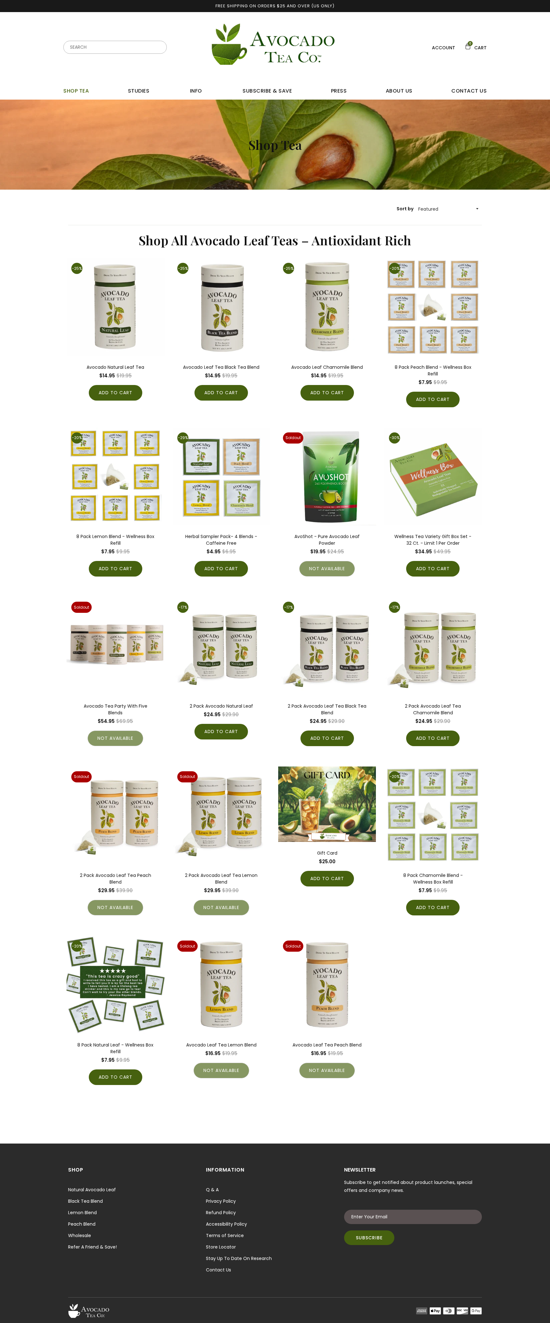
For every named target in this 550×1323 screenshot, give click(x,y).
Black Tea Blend (85, 1201)
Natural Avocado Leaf (92, 1189)
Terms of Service (225, 1235)
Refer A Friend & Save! (92, 1247)
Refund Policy (221, 1212)
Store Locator (221, 1247)
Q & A (212, 1189)
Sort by (405, 209)
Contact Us (218, 1270)
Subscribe (369, 1238)
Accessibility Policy (226, 1224)
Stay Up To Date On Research (239, 1258)
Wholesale (79, 1235)
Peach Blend (81, 1224)
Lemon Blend (82, 1212)
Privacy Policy (221, 1201)
